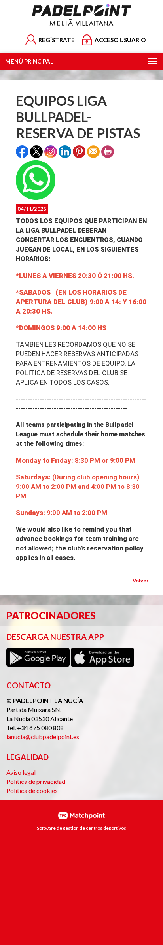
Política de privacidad (35, 781)
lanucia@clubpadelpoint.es (42, 736)
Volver (141, 580)
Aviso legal (21, 772)
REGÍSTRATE (56, 39)
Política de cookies (32, 790)
